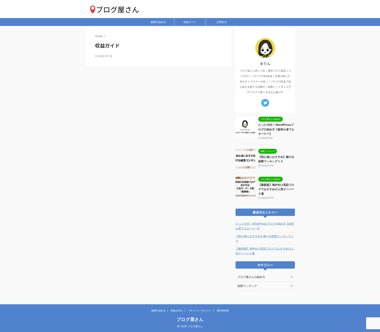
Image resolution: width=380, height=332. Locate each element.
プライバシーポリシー (200, 310)
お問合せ (222, 22)
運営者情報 (223, 310)
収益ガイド (189, 22)
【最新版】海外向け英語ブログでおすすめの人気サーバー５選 (276, 189)
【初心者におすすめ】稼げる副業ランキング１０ (265, 238)
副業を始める (158, 22)
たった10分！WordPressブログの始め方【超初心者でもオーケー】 (276, 129)
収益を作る (177, 310)
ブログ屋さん (190, 319)
